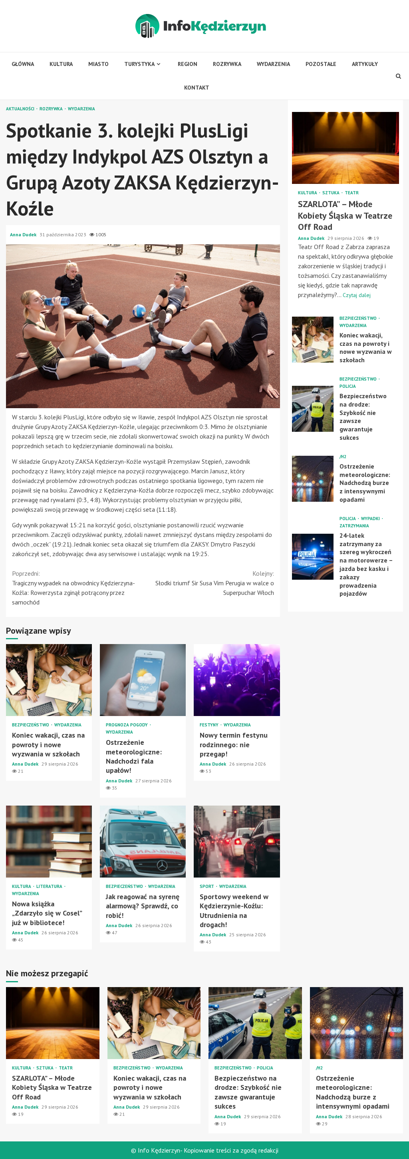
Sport (207, 886)
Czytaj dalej (357, 295)
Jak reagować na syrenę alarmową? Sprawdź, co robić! (143, 842)
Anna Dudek (24, 234)
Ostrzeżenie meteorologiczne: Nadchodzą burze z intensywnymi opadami (313, 479)
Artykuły (365, 64)
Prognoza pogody (127, 725)
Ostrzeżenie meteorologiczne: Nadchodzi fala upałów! (143, 680)
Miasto (98, 64)
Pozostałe (321, 64)
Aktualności (21, 109)
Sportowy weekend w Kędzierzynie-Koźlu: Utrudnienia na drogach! (237, 842)
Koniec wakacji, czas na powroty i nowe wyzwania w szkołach (49, 680)
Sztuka (331, 193)
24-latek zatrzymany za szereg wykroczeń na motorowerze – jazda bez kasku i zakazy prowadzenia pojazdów (313, 557)
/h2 (343, 457)
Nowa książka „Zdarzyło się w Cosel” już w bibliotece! (49, 842)
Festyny (210, 725)
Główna (23, 64)
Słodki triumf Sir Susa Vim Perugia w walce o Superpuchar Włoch (214, 582)
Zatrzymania (354, 526)
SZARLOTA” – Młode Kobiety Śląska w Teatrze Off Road (345, 148)
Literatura (50, 886)
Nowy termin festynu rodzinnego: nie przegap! (237, 680)
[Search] (398, 76)
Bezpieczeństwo (31, 725)
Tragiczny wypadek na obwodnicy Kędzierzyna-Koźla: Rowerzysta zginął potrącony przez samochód (73, 587)
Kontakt (196, 87)
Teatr (352, 193)
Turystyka (139, 64)
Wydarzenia (273, 64)
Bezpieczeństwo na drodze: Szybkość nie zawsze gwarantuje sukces (313, 409)
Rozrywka (227, 64)
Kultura (61, 64)
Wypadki (371, 519)
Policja (348, 386)
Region (187, 64)
